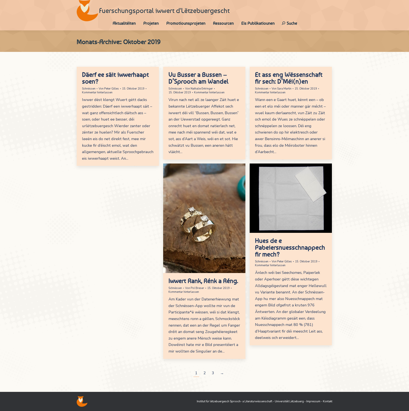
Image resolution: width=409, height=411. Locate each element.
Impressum (313, 401)
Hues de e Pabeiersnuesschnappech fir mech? (290, 247)
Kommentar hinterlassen (97, 92)
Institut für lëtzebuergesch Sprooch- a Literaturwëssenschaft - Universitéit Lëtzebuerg (250, 401)
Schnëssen (88, 89)
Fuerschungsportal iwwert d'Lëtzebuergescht (164, 10)
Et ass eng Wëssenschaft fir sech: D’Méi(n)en (289, 78)
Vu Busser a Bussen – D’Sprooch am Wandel (198, 78)
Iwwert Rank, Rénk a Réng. (203, 280)
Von (109, 89)
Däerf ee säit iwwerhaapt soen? (115, 78)
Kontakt (327, 401)
